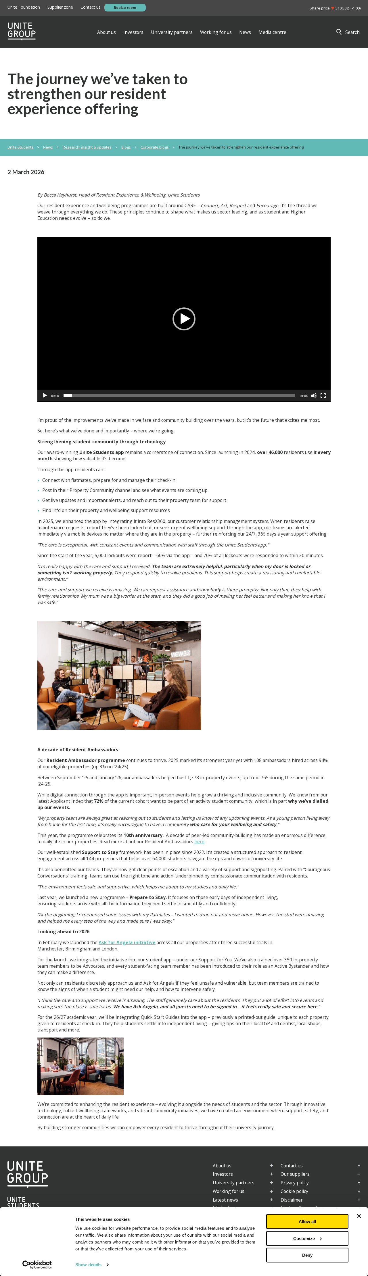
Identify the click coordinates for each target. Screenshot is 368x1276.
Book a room (125, 7)
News (48, 147)
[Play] (45, 396)
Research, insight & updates (87, 147)
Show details (88, 1264)
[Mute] (314, 396)
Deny (307, 1255)
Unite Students (20, 147)
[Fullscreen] (323, 396)
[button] (183, 318)
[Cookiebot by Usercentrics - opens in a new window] (37, 1264)
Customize (304, 1238)
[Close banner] (359, 1216)
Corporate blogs (155, 147)
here (199, 841)
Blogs (126, 147)
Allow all (307, 1221)
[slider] (179, 395)
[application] (184, 319)
